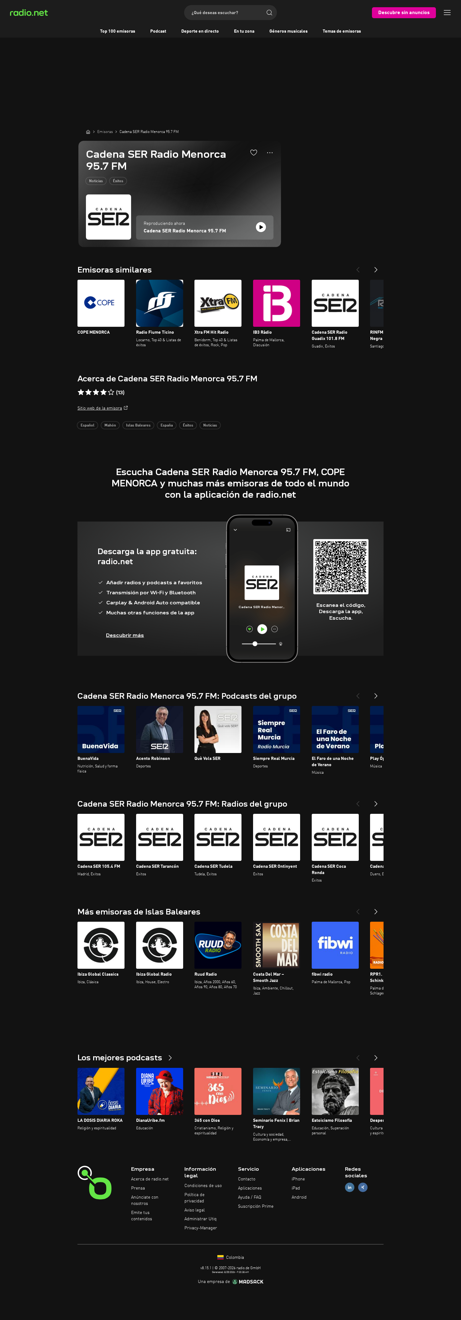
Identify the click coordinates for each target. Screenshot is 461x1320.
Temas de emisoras (342, 31)
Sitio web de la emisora (99, 408)
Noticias (96, 181)
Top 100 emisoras (117, 31)
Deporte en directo (200, 31)
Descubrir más (125, 635)
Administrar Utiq (200, 1219)
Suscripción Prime (255, 1206)
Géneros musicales (288, 31)
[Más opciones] (269, 152)
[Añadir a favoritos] (254, 152)
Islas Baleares (138, 425)
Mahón (110, 425)
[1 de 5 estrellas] (81, 392)
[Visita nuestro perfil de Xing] (362, 1187)
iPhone (298, 1179)
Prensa (138, 1188)
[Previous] (357, 267)
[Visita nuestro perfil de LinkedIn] (349, 1187)
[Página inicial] (88, 131)
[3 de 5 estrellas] (96, 392)
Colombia (234, 1257)
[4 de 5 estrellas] (103, 392)
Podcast (158, 31)
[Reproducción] (261, 227)
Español (87, 425)
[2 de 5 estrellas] (88, 392)
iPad (296, 1188)
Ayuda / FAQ (249, 1197)
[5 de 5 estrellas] (111, 392)
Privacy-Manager (200, 1228)
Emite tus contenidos (141, 1216)
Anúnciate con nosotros (144, 1200)
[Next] (376, 267)
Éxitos (118, 181)
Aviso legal (194, 1210)
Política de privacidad (194, 1198)
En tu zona (244, 31)
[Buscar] (269, 12)
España (167, 425)
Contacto (246, 1179)
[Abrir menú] (447, 12)
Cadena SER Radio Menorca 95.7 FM (185, 231)
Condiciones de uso (203, 1186)
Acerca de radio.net (150, 1179)
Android (299, 1197)
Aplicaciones (250, 1188)
